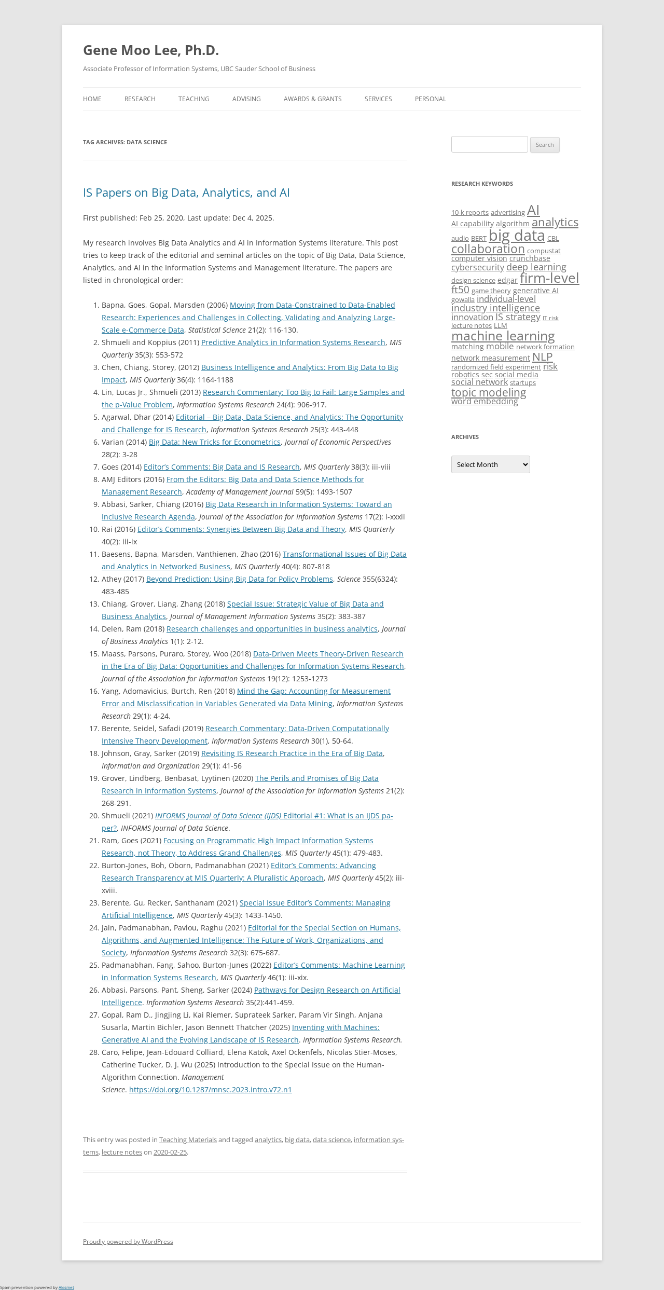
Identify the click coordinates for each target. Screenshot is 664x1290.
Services (378, 98)
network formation (545, 346)
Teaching (194, 98)
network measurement (490, 358)
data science (332, 1139)
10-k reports (470, 212)
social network (479, 382)
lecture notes (122, 1152)
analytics (268, 1139)
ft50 (460, 289)
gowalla (463, 299)
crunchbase (529, 258)
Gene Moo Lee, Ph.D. (151, 49)
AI (533, 209)
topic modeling (488, 392)
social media (516, 374)
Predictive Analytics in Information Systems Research (293, 342)
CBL (553, 238)
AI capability (472, 223)
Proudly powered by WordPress (128, 1241)
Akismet (66, 1287)
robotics (465, 374)
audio (460, 238)
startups (523, 382)
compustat (544, 250)
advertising (508, 212)
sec (487, 374)
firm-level (549, 277)
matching (467, 346)
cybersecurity (477, 267)
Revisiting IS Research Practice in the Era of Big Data (292, 753)
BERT (479, 238)
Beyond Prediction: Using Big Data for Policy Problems (239, 579)
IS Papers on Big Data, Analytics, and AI (186, 192)
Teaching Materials (188, 1139)
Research (140, 98)
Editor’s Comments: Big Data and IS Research (222, 467)
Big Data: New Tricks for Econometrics (215, 442)
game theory (491, 290)
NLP (542, 356)
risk (550, 366)
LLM (500, 325)
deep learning (536, 266)
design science (473, 280)
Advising (246, 98)
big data (297, 1139)
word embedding (484, 401)
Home (92, 98)
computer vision (479, 258)
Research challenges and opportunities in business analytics (272, 629)
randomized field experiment (496, 367)
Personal (430, 98)
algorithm (513, 223)
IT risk (551, 318)
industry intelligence (495, 307)
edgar (507, 280)
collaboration (488, 249)
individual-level (506, 299)
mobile (500, 346)
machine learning (503, 335)
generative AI (536, 290)
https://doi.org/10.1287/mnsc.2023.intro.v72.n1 (210, 1089)
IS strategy (518, 316)
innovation (472, 317)
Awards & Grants (313, 98)
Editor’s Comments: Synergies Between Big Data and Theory (241, 529)
